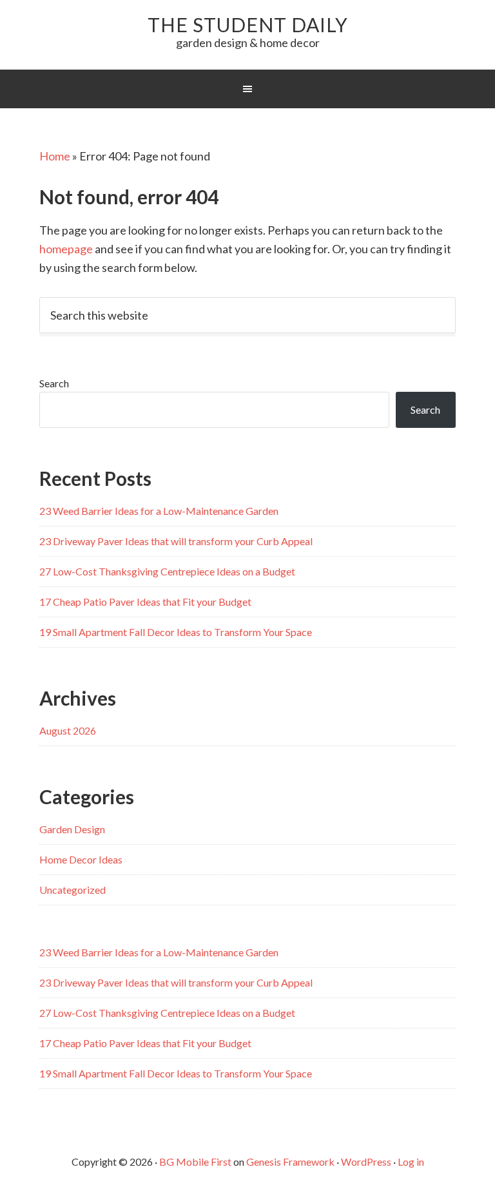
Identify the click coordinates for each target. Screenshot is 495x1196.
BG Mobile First (195, 1161)
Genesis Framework (290, 1161)
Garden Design (72, 829)
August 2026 (67, 730)
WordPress (366, 1161)
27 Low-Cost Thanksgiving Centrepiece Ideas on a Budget (167, 571)
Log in (411, 1161)
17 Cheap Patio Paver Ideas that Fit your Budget (145, 601)
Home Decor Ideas (80, 859)
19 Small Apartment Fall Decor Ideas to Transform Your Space (175, 632)
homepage (66, 249)
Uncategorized (72, 889)
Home (54, 156)
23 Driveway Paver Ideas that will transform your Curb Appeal (176, 541)
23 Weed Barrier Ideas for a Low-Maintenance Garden (158, 511)
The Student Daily (248, 24)
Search (54, 383)
